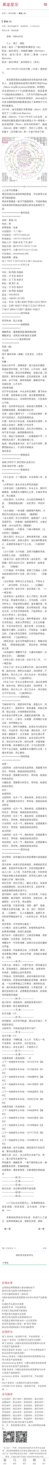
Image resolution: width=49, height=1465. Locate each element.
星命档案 (12, 13)
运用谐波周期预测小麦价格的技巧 (18, 1287)
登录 (44, 1248)
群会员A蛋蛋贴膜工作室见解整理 (18, 1327)
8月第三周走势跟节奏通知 (14, 1310)
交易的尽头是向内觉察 (13, 1304)
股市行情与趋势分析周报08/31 (17, 1290)
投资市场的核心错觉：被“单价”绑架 (19, 1323)
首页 (4, 13)
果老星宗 (10, 4)
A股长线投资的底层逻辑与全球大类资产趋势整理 (24, 1299)
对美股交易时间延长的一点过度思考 (19, 1320)
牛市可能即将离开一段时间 (15, 1294)
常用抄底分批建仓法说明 (14, 1313)
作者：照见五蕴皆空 (10, 26)
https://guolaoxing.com (32, 1456)
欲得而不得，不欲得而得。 (15, 1307)
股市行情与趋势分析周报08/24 (17, 1317)
